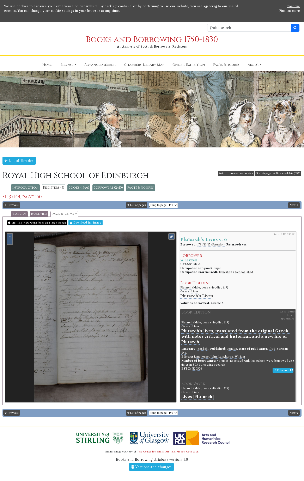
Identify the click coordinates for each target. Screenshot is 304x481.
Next (293, 205)
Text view (19, 214)
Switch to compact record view (236, 173)
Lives (194, 291)
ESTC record (281, 370)
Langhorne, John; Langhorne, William (219, 356)
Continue (293, 6)
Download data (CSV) (287, 173)
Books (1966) (79, 187)
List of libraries (20, 161)
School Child (244, 272)
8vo (183, 352)
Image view (39, 214)
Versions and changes (153, 467)
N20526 (197, 368)
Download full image (86, 222)
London (232, 348)
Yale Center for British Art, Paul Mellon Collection (168, 451)
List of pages (137, 205)
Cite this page (263, 173)
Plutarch (186, 287)
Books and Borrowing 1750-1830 (152, 39)
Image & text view (64, 214)
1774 (272, 348)
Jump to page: (158, 205)
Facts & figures (140, 187)
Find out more (289, 11)
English (202, 348)
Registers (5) (53, 187)
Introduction (25, 187)
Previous (13, 205)
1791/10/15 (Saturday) (211, 244)
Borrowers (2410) (108, 187)
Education (225, 272)
